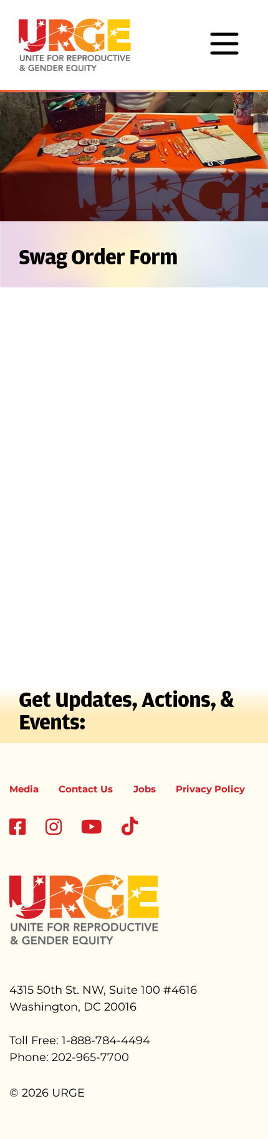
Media (24, 789)
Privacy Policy (210, 789)
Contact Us (86, 789)
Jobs (144, 789)
